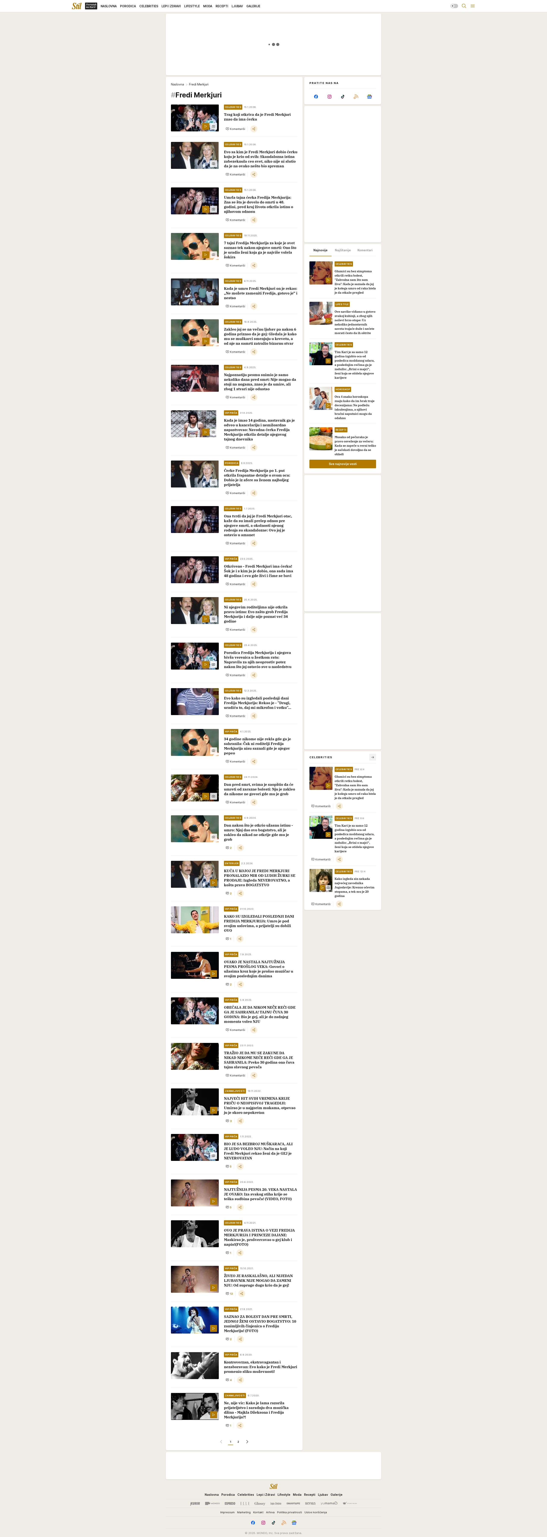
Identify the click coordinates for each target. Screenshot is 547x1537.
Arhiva (270, 1512)
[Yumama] (329, 1503)
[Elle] (244, 1503)
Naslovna (177, 84)
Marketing (244, 1512)
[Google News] (369, 96)
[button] (235, 128)
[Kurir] (195, 1503)
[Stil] (77, 6)
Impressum (227, 1512)
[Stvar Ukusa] (350, 1503)
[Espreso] (230, 1503)
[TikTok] (342, 96)
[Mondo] (212, 1503)
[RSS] (356, 96)
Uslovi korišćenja (315, 1512)
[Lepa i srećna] (276, 1503)
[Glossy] (259, 1503)
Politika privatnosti (289, 1512)
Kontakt (258, 1512)
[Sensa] (310, 1503)
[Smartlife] (293, 1503)
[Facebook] (316, 96)
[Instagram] (329, 96)
